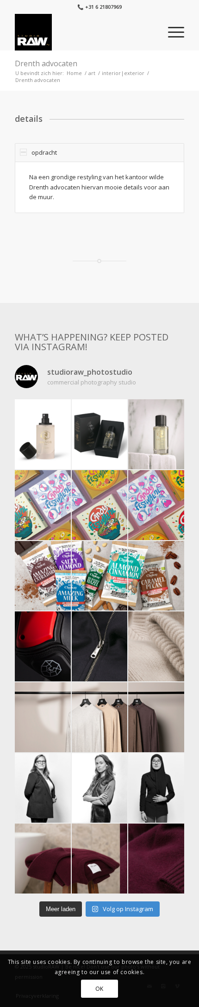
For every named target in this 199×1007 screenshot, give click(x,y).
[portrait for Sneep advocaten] (43, 788)
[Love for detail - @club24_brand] (100, 646)
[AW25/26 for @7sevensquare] (43, 717)
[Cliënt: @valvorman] (43, 434)
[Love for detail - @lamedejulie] (156, 646)
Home (74, 72)
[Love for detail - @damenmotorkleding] (43, 646)
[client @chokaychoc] (43, 576)
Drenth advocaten (46, 63)
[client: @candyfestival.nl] (43, 505)
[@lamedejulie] (43, 859)
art (91, 72)
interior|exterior (123, 72)
